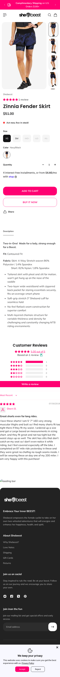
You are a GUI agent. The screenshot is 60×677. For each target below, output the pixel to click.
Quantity (7, 164)
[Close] (57, 647)
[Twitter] (18, 596)
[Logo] (30, 15)
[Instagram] (5, 596)
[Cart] (55, 15)
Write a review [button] (30, 384)
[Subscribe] (52, 627)
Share (11, 211)
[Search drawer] (49, 15)
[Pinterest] (25, 596)
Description (8, 231)
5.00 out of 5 (38, 351)
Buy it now (30, 202)
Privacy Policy (28, 663)
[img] (7, 404)
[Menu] (5, 15)
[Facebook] (11, 596)
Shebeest (7, 94)
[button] (10, 99)
